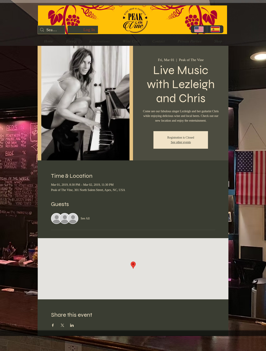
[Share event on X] (62, 325)
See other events (181, 142)
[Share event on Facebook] (53, 325)
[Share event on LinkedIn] (72, 325)
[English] (199, 29)
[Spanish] (215, 29)
